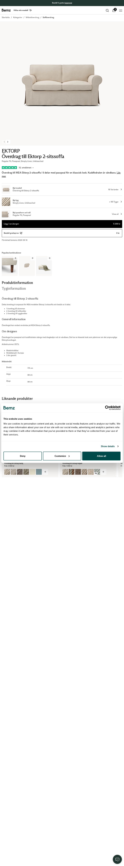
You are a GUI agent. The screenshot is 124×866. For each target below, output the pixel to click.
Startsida (6, 17)
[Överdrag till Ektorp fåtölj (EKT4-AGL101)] (13, 472)
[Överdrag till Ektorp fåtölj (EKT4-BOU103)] (26, 472)
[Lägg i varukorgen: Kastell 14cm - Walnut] (15, 258)
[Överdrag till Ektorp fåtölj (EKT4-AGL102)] (20, 472)
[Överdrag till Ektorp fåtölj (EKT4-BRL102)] (39, 472)
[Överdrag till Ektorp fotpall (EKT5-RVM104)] (78, 472)
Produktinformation (17, 283)
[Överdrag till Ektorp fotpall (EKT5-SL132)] (65, 472)
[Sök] (107, 10)
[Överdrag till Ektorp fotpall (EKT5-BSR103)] (72, 472)
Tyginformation (14, 288)
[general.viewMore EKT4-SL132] (45, 472)
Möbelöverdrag (32, 17)
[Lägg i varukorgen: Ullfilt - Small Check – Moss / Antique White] (49, 258)
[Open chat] (117, 859)
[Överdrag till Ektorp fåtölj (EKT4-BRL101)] (32, 472)
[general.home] (6, 10)
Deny (22, 456)
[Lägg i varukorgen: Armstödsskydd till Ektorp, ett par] (32, 258)
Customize (60, 456)
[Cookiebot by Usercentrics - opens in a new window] (107, 408)
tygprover (68, 3)
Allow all (101, 456)
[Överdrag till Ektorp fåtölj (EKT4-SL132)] (7, 472)
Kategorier (17, 17)
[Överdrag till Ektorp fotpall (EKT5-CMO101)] (84, 472)
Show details (108, 446)
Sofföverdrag (48, 17)
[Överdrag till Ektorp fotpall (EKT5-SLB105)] (91, 472)
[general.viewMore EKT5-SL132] (103, 472)
